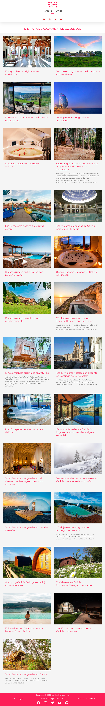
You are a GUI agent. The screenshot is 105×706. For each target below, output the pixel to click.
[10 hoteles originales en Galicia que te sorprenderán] (78, 52)
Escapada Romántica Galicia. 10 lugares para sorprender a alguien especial (75, 432)
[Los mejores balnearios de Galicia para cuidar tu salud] (78, 206)
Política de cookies (86, 698)
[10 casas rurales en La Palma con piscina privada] (27, 252)
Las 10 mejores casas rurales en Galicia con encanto (74, 630)
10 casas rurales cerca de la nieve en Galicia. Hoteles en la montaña (77, 480)
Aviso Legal (17, 698)
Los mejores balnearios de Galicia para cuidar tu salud (75, 227)
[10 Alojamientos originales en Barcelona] (78, 98)
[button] (52, 14)
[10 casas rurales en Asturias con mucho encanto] (27, 298)
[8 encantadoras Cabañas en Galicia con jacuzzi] (78, 252)
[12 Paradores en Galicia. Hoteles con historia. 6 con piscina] (27, 608)
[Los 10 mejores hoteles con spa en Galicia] (27, 409)
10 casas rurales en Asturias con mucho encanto (23, 319)
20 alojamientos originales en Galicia (26, 678)
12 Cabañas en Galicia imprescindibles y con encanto (74, 584)
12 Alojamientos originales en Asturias (27, 379)
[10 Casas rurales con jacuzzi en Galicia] (27, 144)
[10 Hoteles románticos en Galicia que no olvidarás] (27, 98)
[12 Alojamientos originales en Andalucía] (27, 52)
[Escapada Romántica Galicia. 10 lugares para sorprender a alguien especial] (78, 409)
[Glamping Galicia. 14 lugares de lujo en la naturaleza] (27, 562)
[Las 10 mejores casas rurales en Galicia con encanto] (78, 608)
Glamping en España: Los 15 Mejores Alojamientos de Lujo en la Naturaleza (77, 173)
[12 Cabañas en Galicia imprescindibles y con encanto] (78, 562)
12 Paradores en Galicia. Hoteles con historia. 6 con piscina (25, 630)
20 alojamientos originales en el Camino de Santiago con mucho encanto (23, 481)
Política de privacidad (52, 698)
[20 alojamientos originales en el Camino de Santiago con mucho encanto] (27, 458)
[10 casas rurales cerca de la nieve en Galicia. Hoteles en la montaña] (78, 458)
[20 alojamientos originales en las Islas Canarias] (27, 507)
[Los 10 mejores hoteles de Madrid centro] (27, 206)
